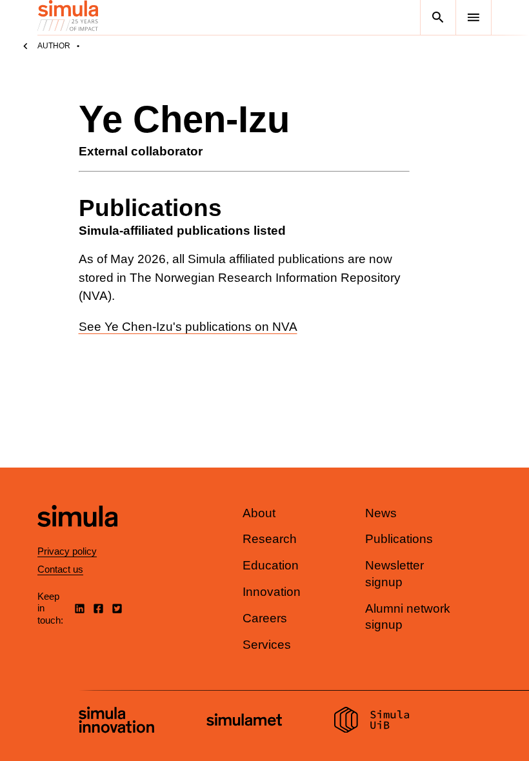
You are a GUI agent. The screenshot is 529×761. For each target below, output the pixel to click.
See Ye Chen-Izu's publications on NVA (188, 326)
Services (267, 644)
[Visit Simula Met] (244, 721)
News (381, 513)
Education (271, 565)
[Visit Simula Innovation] (116, 721)
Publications (399, 539)
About (259, 513)
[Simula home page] (77, 537)
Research (270, 539)
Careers (265, 618)
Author (53, 46)
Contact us (60, 569)
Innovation (272, 591)
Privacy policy (67, 551)
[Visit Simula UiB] (372, 721)
